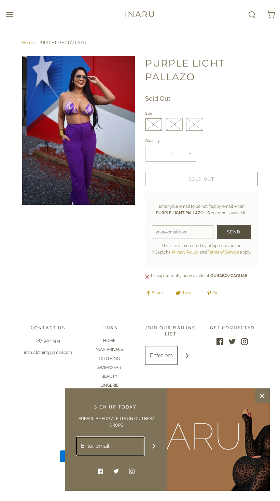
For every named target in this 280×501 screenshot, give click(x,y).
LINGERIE (109, 385)
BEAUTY (109, 376)
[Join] (187, 355)
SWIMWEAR (109, 367)
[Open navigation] (9, 14)
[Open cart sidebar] (270, 14)
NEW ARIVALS (109, 349)
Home (28, 42)
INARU (140, 14)
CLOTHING (109, 358)
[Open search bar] (251, 14)
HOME (109, 340)
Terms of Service (223, 252)
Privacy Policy (185, 252)
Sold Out (201, 179)
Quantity (152, 141)
